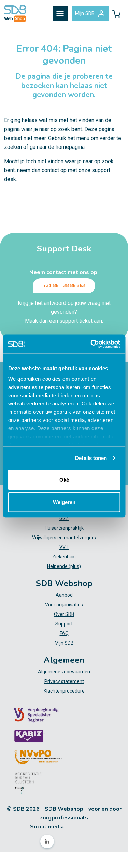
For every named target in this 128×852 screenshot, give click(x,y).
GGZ (64, 518)
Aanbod (64, 595)
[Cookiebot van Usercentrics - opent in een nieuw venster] (91, 344)
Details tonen (91, 458)
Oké (64, 479)
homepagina (70, 147)
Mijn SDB (85, 13)
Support (64, 624)
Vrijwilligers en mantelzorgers (64, 537)
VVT (64, 547)
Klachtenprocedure (64, 691)
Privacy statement (64, 681)
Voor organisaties (64, 604)
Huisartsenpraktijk (64, 528)
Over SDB (64, 614)
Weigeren (64, 502)
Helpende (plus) (64, 566)
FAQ (64, 633)
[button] (116, 13)
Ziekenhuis (64, 556)
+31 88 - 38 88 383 (64, 285)
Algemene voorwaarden (64, 671)
